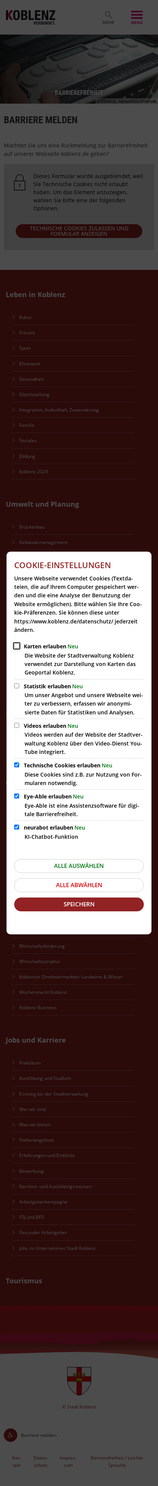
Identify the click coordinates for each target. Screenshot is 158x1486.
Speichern (79, 904)
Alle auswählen (79, 865)
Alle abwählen (79, 885)
